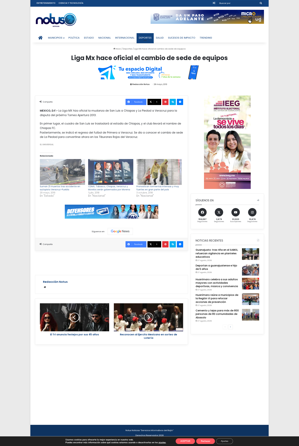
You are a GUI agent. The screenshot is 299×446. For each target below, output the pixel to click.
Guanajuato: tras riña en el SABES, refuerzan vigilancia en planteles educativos (217, 253)
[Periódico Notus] (56, 20)
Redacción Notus (141, 84)
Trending (206, 38)
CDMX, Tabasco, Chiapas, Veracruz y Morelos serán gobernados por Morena (109, 188)
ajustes (162, 442)
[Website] (45, 287)
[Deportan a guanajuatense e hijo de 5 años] (250, 270)
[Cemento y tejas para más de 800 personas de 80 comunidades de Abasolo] (250, 315)
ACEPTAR (185, 441)
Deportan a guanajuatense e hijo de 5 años (216, 267)
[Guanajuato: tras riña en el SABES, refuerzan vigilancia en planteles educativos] (250, 254)
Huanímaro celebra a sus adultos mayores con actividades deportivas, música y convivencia (217, 283)
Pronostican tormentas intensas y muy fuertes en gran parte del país (157, 188)
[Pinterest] (165, 102)
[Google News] (120, 231)
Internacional (124, 38)
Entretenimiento (46, 3)
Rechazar (205, 441)
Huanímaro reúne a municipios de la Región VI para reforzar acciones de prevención (217, 298)
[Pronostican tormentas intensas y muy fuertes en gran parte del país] (159, 172)
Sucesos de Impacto (181, 38)
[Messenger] (180, 102)
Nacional (104, 38)
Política (74, 38)
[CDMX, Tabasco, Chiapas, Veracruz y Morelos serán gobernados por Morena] (110, 172)
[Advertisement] (111, 262)
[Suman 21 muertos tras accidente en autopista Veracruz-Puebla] (62, 172)
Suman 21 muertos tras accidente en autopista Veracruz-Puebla (60, 188)
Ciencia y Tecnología (71, 3)
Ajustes (224, 441)
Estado (89, 38)
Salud (160, 38)
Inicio (118, 48)
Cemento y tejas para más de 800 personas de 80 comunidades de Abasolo (217, 314)
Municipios (55, 38)
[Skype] (173, 102)
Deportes (145, 38)
